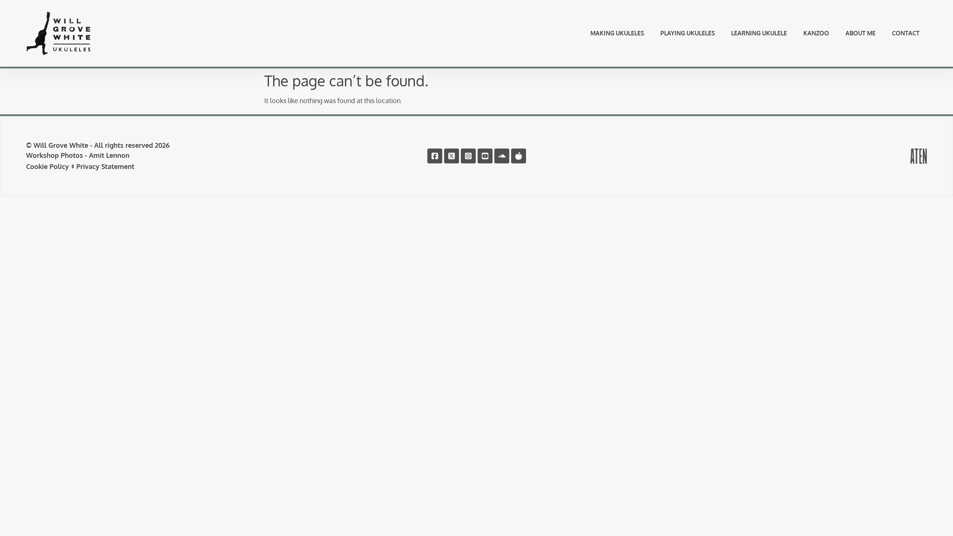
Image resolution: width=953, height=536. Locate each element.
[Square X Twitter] (451, 156)
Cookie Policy (47, 166)
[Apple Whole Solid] (518, 156)
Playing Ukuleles (687, 33)
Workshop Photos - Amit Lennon (78, 155)
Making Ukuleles (617, 33)
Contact (905, 33)
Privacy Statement (105, 166)
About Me (860, 33)
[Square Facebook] (434, 156)
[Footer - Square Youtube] (485, 156)
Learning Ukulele (759, 33)
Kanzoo (816, 33)
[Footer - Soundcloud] (501, 156)
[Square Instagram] (468, 156)
